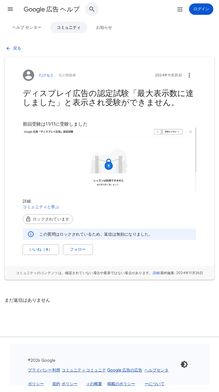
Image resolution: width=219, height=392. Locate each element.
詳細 (156, 273)
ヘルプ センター (26, 27)
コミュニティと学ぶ (41, 206)
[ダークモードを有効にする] (184, 364)
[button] (10, 9)
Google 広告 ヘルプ (52, 9)
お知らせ (104, 27)
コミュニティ (69, 27)
